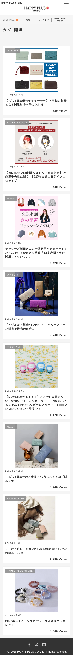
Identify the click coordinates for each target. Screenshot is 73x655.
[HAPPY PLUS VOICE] (36, 9)
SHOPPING (9, 20)
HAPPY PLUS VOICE (60, 19)
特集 (28, 20)
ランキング (43, 20)
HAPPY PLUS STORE (11, 3)
